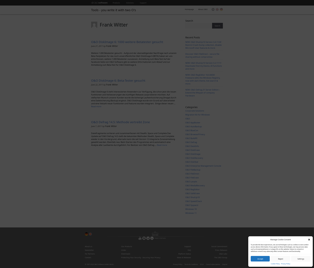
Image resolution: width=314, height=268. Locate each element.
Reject (280, 259)
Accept (260, 259)
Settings (300, 259)
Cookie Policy (275, 264)
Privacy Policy (285, 264)
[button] (309, 239)
